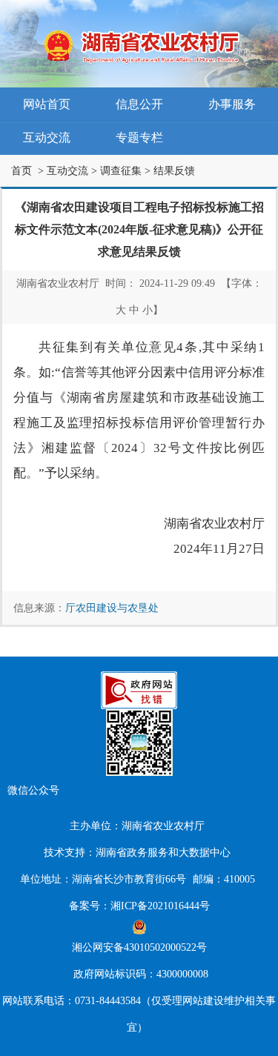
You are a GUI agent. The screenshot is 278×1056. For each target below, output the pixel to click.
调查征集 (121, 170)
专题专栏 (139, 137)
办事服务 (232, 104)
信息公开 (139, 104)
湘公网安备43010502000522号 (139, 947)
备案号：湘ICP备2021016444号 (139, 905)
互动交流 (46, 137)
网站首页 (46, 104)
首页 (21, 170)
